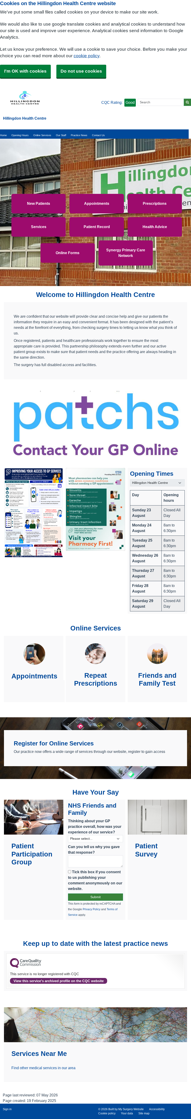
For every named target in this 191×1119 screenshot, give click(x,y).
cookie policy (86, 55)
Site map (144, 1113)
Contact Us (98, 135)
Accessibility (157, 1109)
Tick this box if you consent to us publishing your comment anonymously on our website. (95, 880)
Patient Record (97, 227)
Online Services (42, 135)
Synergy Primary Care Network (125, 253)
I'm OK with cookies (25, 71)
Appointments (96, 204)
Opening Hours (20, 135)
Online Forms (67, 253)
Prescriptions (155, 204)
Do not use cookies (81, 71)
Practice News (79, 135)
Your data (127, 1113)
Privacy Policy (91, 909)
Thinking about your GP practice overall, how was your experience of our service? (94, 826)
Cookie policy (107, 1113)
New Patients (38, 204)
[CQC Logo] (25, 967)
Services (38, 227)
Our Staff (61, 135)
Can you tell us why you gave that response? (94, 849)
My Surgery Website (131, 1109)
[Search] (187, 102)
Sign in (7, 1109)
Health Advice (155, 227)
